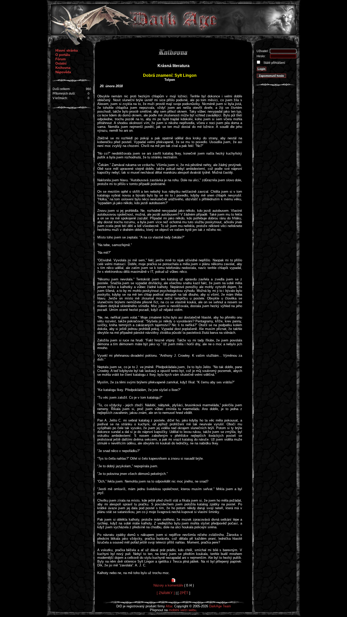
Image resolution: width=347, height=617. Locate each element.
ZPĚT (184, 593)
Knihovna (62, 68)
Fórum (60, 59)
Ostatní (61, 63)
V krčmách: (60, 98)
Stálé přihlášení (274, 63)
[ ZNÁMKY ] (166, 593)
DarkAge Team (220, 606)
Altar (169, 606)
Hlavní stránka (66, 50)
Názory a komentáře (168, 585)
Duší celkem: (61, 89)
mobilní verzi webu (182, 610)
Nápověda (63, 72)
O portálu (62, 55)
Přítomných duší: (64, 93)
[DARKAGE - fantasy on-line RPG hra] (173, 34)
